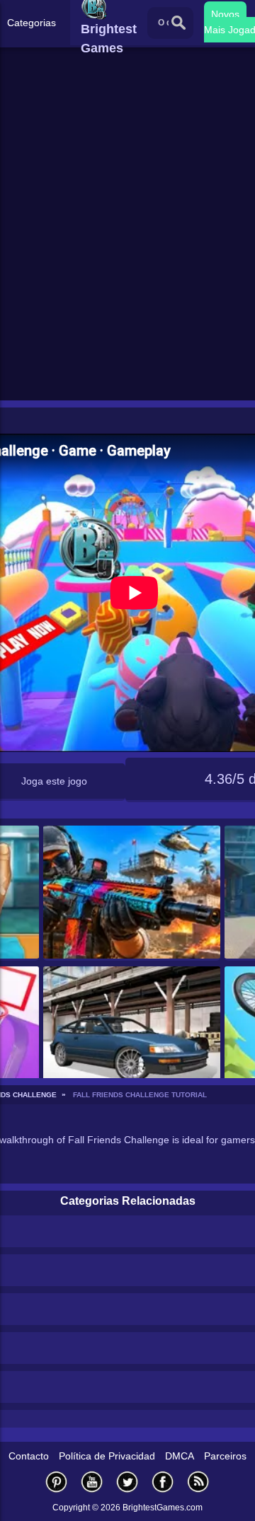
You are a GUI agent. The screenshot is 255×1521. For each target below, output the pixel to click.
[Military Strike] (132, 893)
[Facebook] (163, 1481)
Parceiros (225, 1456)
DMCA (179, 1456)
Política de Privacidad (107, 1456)
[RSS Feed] (198, 1481)
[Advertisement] (127, 262)
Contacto (28, 1456)
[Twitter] (127, 1481)
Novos (225, 14)
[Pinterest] (56, 1481)
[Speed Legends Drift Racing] (132, 1033)
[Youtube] (92, 1481)
